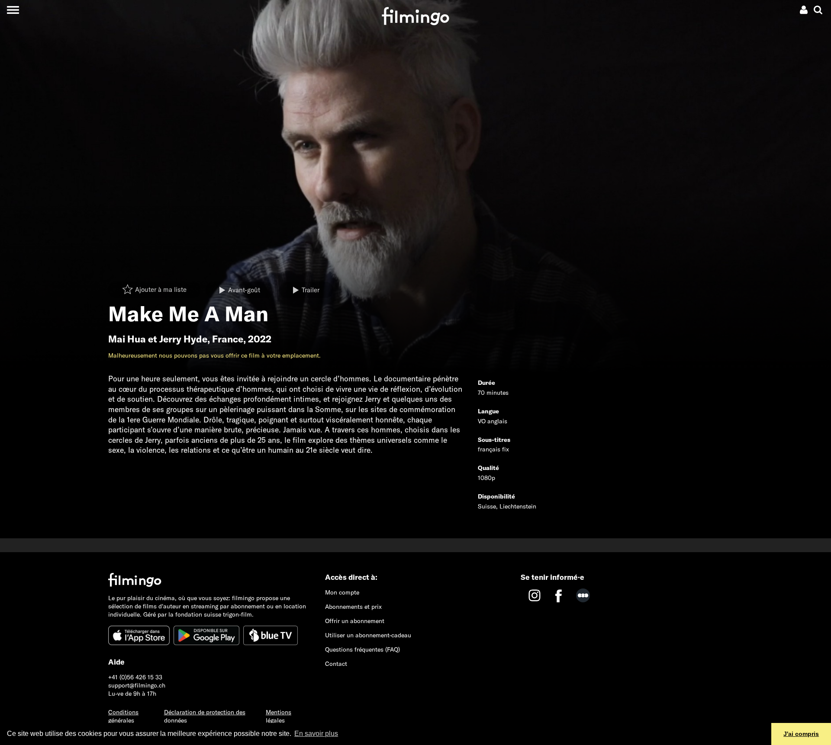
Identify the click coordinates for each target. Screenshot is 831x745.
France (227, 339)
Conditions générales (123, 716)
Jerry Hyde (183, 339)
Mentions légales (278, 716)
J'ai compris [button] (801, 733)
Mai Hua (127, 339)
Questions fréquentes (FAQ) (362, 649)
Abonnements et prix (353, 607)
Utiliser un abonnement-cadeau (368, 635)
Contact (336, 664)
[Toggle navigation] (13, 9)
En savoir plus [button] (316, 733)
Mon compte (342, 592)
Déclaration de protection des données (204, 716)
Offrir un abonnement (354, 621)
